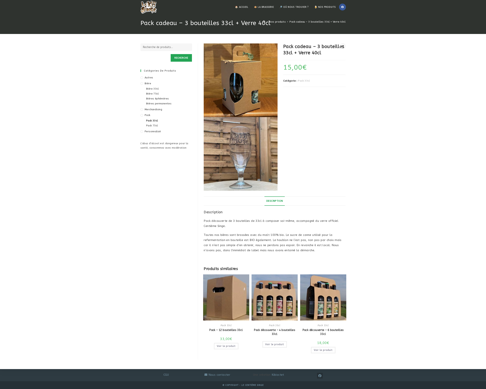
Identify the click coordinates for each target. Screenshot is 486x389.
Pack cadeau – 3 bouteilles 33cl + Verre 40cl (318, 21)
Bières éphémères (157, 98)
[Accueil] (264, 21)
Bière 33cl (152, 88)
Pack (147, 115)
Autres (149, 77)
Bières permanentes (158, 103)
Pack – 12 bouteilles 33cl (226, 330)
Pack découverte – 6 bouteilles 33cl (323, 332)
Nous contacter (218, 374)
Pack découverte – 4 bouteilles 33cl (274, 332)
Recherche (181, 58)
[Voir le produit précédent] (343, 46)
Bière (148, 83)
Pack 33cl (304, 80)
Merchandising (153, 109)
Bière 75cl (152, 93)
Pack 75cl (152, 125)
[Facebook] (342, 7)
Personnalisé (153, 131)
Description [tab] (274, 200)
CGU (166, 374)
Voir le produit (226, 346)
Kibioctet (278, 374)
